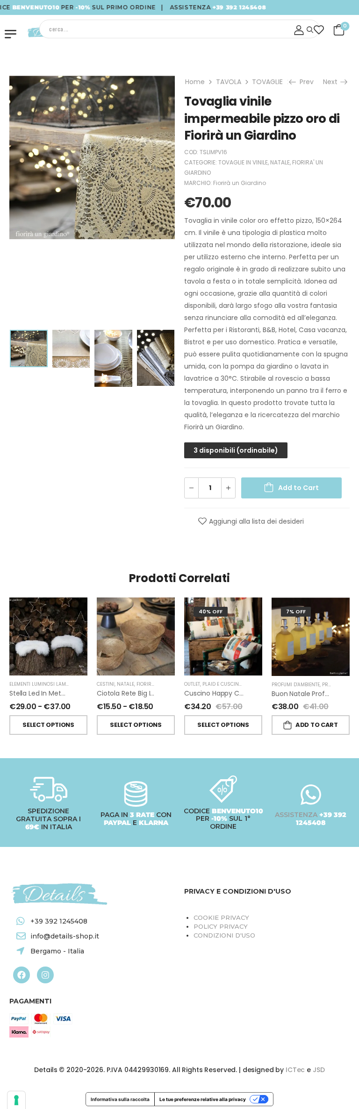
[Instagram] (45, 975)
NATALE (280, 162)
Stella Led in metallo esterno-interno (66, 693)
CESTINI (106, 684)
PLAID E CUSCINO (222, 684)
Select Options (48, 724)
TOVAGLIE (267, 81)
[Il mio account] (299, 30)
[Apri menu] (11, 34)
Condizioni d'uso (224, 935)
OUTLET (192, 684)
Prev (306, 81)
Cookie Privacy (221, 917)
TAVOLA (228, 81)
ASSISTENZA (297, 814)
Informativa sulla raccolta (120, 1099)
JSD (319, 1069)
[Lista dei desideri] (319, 29)
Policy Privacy (221, 926)
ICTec (295, 1069)
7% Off (296, 611)
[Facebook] (21, 975)
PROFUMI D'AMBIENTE (296, 684)
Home (195, 81)
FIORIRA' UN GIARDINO (162, 684)
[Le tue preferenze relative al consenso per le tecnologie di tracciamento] (16, 1100)
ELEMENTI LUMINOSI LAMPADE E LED (50, 684)
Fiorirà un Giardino (239, 183)
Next (332, 81)
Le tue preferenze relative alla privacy (202, 1099)
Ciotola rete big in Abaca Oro (144, 693)
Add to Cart (298, 487)
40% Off (211, 611)
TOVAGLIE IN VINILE (243, 162)
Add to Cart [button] (316, 724)
